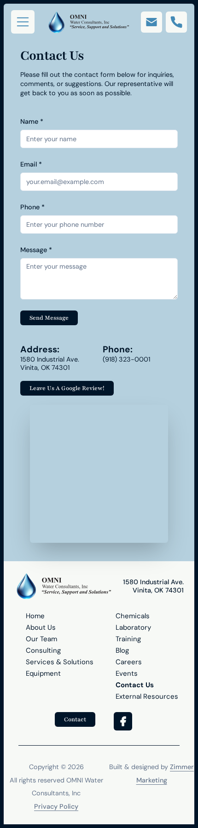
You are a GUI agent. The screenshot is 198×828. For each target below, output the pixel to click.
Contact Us (135, 685)
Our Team (41, 639)
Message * (36, 250)
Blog (122, 650)
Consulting (43, 650)
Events (127, 673)
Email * (31, 164)
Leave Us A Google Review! (67, 388)
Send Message (49, 318)
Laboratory (133, 627)
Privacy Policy (56, 806)
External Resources (147, 696)
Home (35, 616)
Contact (75, 719)
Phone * (32, 207)
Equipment (43, 673)
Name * (31, 121)
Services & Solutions (59, 662)
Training (128, 639)
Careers (129, 662)
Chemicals (133, 616)
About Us (41, 627)
